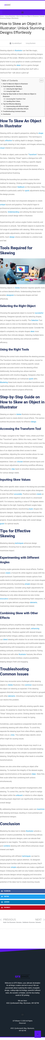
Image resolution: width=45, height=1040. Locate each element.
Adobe (17, 288)
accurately (18, 494)
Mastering (4, 382)
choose (20, 462)
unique (2, 205)
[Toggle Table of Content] (40, 80)
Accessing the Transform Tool (15, 99)
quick (27, 191)
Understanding (13, 212)
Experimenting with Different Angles (17, 106)
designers (10, 295)
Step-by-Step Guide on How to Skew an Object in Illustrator (19, 95)
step (13, 469)
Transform (32, 154)
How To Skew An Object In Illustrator (15, 84)
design (12, 237)
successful (39, 313)
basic (31, 509)
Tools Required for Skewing (12, 86)
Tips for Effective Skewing (12, 104)
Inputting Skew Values (13, 101)
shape (40, 133)
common (28, 685)
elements (33, 602)
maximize (40, 809)
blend (5, 639)
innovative (4, 599)
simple (27, 584)
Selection (34, 320)
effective (8, 141)
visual (2, 148)
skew (19, 65)
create (39, 494)
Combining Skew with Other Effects (17, 109)
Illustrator (18, 50)
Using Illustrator (10, 16)
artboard (19, 795)
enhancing (35, 628)
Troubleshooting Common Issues (14, 111)
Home (2, 16)
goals (2, 524)
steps (34, 774)
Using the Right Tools (12, 91)
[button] (22, 12)
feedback (20, 187)
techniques (19, 543)
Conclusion (7, 114)
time (12, 735)
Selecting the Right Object (14, 89)
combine (6, 846)
